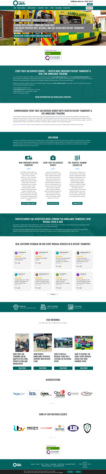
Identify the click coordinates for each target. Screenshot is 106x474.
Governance (53, 464)
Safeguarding (58, 8)
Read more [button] (59, 263)
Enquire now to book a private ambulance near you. (32, 36)
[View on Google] (16, 253)
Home (15, 8)
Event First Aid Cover (53, 203)
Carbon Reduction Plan (58, 465)
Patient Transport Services (28, 203)
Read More (22, 368)
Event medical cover (19, 89)
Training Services (31, 8)
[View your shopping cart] (69, 4)
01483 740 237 (89, 1)
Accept (70, 471)
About (46, 8)
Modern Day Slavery (46, 465)
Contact (52, 8)
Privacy (47, 464)
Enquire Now (89, 8)
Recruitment (41, 8)
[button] (51, 403)
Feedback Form (66, 8)
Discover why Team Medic (19, 124)
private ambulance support (59, 83)
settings (61, 472)
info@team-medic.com (77, 1)
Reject (78, 471)
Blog (42, 464)
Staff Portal (61, 464)
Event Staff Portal (70, 464)
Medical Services (21, 8)
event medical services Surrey (59, 77)
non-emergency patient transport (81, 77)
